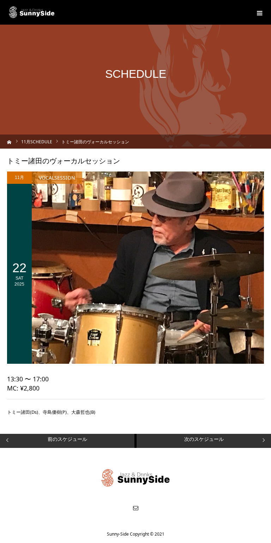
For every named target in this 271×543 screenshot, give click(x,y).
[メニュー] (258, 12)
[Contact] (135, 507)
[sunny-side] (32, 12)
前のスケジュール (67, 439)
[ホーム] (9, 141)
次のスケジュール (204, 439)
